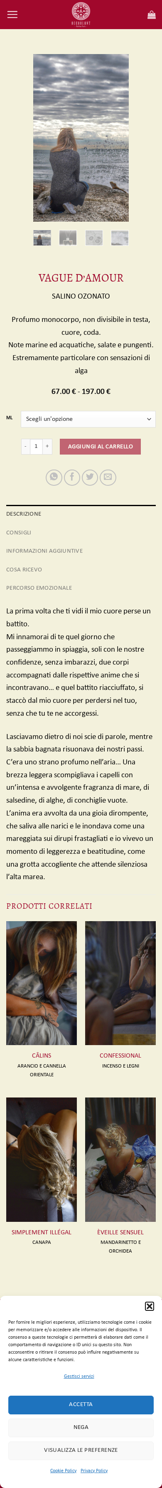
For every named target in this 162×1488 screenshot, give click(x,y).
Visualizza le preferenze (81, 1450)
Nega (81, 1427)
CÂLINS (41, 1056)
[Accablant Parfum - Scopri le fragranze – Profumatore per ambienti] (81, 14)
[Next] (116, 138)
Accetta (81, 1404)
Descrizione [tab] (23, 514)
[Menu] (12, 14)
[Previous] (45, 138)
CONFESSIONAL (120, 1056)
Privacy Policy (94, 1470)
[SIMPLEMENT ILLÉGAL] (41, 1159)
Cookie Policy (63, 1470)
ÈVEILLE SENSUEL (120, 1232)
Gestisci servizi (79, 1376)
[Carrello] (151, 14)
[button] (149, 1306)
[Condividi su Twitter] (90, 478)
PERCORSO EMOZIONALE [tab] (39, 588)
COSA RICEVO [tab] (24, 569)
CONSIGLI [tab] (18, 532)
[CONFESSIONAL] (120, 983)
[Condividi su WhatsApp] (54, 478)
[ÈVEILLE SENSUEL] (120, 1159)
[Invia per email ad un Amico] (108, 478)
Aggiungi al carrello (100, 446)
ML (9, 417)
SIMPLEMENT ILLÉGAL (41, 1232)
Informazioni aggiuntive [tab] (44, 551)
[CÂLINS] (41, 983)
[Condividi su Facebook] (72, 478)
